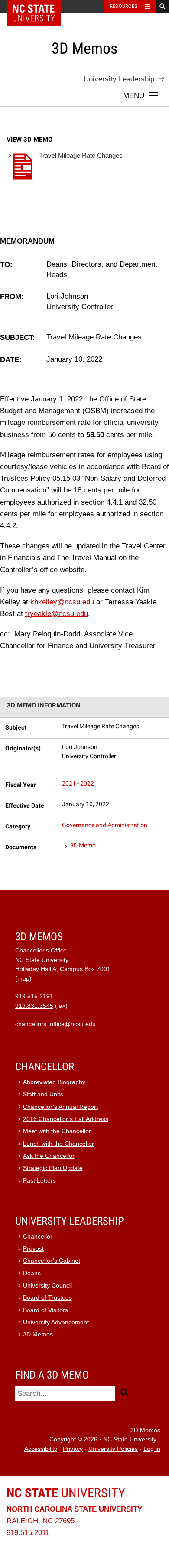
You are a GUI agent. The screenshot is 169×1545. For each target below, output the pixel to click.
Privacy (73, 1449)
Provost (33, 1248)
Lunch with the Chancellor (58, 1144)
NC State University (129, 1439)
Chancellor (37, 1236)
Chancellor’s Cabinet (51, 1261)
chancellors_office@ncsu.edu (55, 1024)
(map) (23, 978)
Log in (151, 1449)
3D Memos (38, 1334)
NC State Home (39, 6)
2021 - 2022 (78, 783)
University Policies (113, 1449)
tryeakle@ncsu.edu (56, 614)
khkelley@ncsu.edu (62, 602)
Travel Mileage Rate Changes (81, 155)
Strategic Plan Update (53, 1168)
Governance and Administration (104, 825)
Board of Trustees (47, 1297)
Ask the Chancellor (49, 1156)
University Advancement (56, 1322)
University (65, 1492)
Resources (123, 6)
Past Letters (39, 1180)
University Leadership (119, 79)
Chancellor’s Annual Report (60, 1107)
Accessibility (40, 1449)
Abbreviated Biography (54, 1082)
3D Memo (83, 845)
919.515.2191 (34, 996)
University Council (47, 1285)
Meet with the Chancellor (57, 1131)
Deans (32, 1273)
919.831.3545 (34, 1006)
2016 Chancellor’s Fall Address (65, 1119)
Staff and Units (43, 1094)
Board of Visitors (45, 1310)
